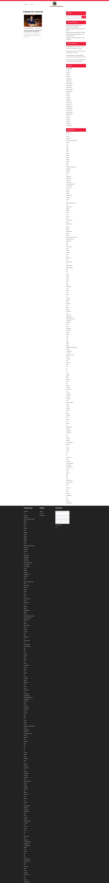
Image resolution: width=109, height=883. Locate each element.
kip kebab (68, 300)
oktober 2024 (69, 110)
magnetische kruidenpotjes (71, 347)
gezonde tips (68, 241)
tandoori (68, 419)
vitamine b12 (68, 457)
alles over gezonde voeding (71, 140)
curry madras (68, 188)
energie (67, 210)
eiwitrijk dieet (69, 207)
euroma (67, 216)
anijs (67, 144)
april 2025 (68, 99)
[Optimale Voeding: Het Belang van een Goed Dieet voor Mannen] (33, 20)
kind (67, 292)
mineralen (68, 358)
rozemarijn (68, 398)
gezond (67, 235)
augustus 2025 (69, 91)
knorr (67, 305)
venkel (67, 436)
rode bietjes (68, 394)
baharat (67, 150)
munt (67, 364)
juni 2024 (68, 118)
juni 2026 (68, 72)
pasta (67, 377)
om (66, 372)
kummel (67, 332)
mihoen (67, 356)
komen (67, 307)
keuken (67, 290)
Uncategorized (69, 427)
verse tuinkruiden (69, 442)
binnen (67, 165)
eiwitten (67, 208)
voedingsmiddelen (69, 463)
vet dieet (68, 448)
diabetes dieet (69, 195)
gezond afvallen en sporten (71, 237)
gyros (67, 254)
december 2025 (69, 83)
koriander (68, 322)
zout (67, 499)
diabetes (68, 193)
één (67, 201)
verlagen (68, 440)
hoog (67, 269)
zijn (67, 497)
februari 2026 (69, 80)
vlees (67, 459)
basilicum (68, 153)
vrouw (67, 470)
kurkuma (68, 334)
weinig (67, 484)
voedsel (67, 469)
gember (67, 233)
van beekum (68, 431)
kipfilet (67, 301)
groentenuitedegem (29, 28)
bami (67, 151)
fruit (67, 225)
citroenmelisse (69, 186)
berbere (67, 159)
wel (66, 486)
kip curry (68, 298)
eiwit (67, 205)
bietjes (67, 163)
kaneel (67, 279)
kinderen (67, 294)
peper (67, 381)
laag (67, 336)
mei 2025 (68, 97)
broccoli (67, 172)
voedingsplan (68, 465)
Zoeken (69, 13)
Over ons (25, 4)
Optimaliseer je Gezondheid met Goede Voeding (75, 32)
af (66, 134)
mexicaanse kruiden (70, 355)
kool (67, 313)
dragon (67, 199)
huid (67, 271)
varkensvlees (68, 432)
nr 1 (66, 370)
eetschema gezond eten (71, 203)
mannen (67, 349)
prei (67, 383)
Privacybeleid (42, 515)
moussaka (68, 362)
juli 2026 (68, 70)
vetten (67, 450)
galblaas (67, 227)
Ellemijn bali (68, 51)
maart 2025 (68, 101)
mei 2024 (68, 119)
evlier (67, 218)
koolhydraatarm (69, 317)
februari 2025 (69, 102)
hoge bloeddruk (69, 265)
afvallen (67, 136)
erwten (67, 212)
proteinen (68, 387)
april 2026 (68, 76)
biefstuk (67, 161)
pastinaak (68, 379)
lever (67, 339)
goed (67, 243)
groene (67, 248)
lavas (67, 337)
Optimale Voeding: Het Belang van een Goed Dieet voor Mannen (33, 31)
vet (66, 446)
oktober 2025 (69, 87)
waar (67, 474)
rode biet (68, 393)
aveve (67, 146)
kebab (67, 284)
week (67, 478)
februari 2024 (69, 125)
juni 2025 (68, 95)
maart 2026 (68, 78)
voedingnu (68, 461)
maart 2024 (68, 123)
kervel (67, 288)
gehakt (67, 229)
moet (67, 360)
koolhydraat (68, 315)
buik (67, 174)
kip (66, 296)
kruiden (67, 326)
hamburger (68, 258)
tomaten (68, 423)
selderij (67, 404)
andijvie (67, 142)
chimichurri (68, 180)
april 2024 (68, 121)
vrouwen (67, 472)
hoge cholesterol (69, 267)
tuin (67, 425)
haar (67, 256)
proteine (67, 385)
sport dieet (68, 415)
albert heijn (68, 138)
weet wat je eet (69, 480)
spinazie (67, 413)
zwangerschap (69, 503)
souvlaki (67, 406)
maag (67, 341)
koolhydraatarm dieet (70, 318)
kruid (67, 324)
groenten (68, 252)
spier (67, 412)
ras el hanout (68, 389)
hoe (67, 263)
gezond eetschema (70, 239)
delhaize (67, 191)
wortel (67, 491)
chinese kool (68, 182)
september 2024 (69, 112)
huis (67, 273)
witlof (67, 489)
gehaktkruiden (69, 231)
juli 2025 (68, 93)
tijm (67, 421)
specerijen (68, 410)
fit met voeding (69, 220)
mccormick (68, 353)
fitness (67, 222)
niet (67, 368)
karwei (67, 281)
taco (67, 417)
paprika (67, 375)
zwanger (67, 501)
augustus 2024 (69, 114)
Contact (31, 4)
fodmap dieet (68, 224)
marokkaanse (68, 351)
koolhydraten (68, 320)
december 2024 (69, 106)
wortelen (68, 493)
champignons (68, 178)
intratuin (68, 275)
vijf (66, 453)
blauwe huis (68, 169)
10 (56, 517)
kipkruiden (68, 303)
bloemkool (68, 170)
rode (67, 391)
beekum (67, 155)
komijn (67, 309)
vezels (67, 451)
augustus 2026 (69, 68)
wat (67, 476)
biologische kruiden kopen (71, 167)
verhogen (68, 438)
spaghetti (68, 408)
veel (67, 434)
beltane (67, 157)
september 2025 (69, 89)
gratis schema (69, 246)
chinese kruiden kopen (70, 184)
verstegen (68, 444)
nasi (67, 366)
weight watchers (69, 482)
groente (67, 250)
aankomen (68, 132)
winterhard (68, 488)
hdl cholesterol (69, 262)
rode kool (68, 396)
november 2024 (69, 108)
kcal (67, 282)
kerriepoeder (68, 286)
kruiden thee (68, 328)
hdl (66, 260)
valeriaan (68, 429)
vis (66, 455)
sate (67, 400)
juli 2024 (68, 116)
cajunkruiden (68, 176)
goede (67, 244)
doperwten (68, 197)
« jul (56, 527)
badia (67, 148)
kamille (67, 277)
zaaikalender (68, 495)
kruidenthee (68, 330)
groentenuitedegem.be (56, 6)
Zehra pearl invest (69, 59)
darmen (67, 189)
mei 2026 (68, 74)
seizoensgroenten (69, 402)
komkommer (68, 311)
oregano (67, 374)
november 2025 (69, 85)
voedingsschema (69, 467)
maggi (67, 345)
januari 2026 (68, 82)
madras (67, 343)
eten (67, 214)
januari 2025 (68, 104)
